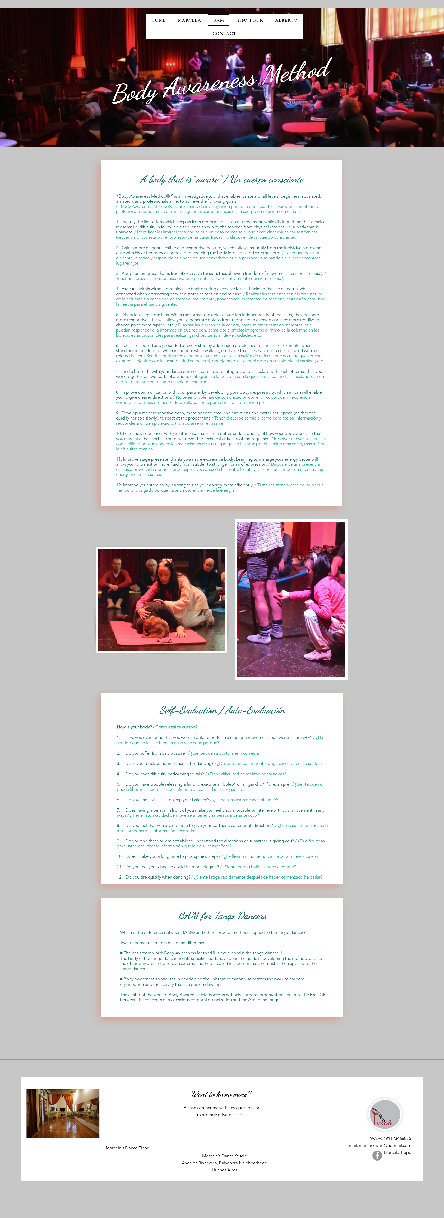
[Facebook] (377, 1156)
